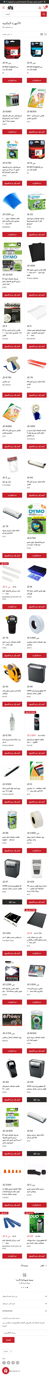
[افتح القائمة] (3, 8)
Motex (29, 648)
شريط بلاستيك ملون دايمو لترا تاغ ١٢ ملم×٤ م (36, 543)
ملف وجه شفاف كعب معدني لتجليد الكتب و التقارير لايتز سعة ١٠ (37, 940)
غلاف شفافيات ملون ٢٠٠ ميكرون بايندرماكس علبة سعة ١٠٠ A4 (11, 221)
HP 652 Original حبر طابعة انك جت (10, 68)
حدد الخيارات (12, 80)
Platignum (31, 439)
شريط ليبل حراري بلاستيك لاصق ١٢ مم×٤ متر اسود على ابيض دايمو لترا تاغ (11, 169)
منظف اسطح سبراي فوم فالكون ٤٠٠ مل (35, 740)
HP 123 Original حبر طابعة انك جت (34, 68)
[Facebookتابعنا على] (4, 1362)
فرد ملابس (6, 381)
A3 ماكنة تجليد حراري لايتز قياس (36, 482)
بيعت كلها (12, 902)
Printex (5, 1041)
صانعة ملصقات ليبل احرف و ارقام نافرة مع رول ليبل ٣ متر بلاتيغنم (36, 433)
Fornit (29, 597)
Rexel (29, 697)
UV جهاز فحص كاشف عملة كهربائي (36, 592)
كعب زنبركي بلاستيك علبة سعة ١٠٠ (11, 592)
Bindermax (6, 227)
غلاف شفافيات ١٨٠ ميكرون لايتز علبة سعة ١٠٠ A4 (36, 789)
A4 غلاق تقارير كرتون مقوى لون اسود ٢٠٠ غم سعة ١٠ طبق (36, 272)
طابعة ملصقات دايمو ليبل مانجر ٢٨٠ (11, 1087)
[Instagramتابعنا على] (13, 1362)
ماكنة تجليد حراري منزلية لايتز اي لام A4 (11, 531)
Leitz (28, 122)
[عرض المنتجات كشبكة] (42, 34)
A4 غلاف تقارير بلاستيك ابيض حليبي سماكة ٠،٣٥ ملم (12, 989)
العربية (6, 1351)
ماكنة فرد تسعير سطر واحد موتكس (11, 692)
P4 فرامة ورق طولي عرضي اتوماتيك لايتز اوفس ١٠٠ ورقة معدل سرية (37, 888)
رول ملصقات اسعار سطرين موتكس (36, 643)
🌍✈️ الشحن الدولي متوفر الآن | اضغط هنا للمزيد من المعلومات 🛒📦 (24, 2)
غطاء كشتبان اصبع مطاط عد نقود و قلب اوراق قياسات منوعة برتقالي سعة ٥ (11, 1191)
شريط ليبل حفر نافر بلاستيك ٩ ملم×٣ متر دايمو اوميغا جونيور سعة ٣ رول (12, 118)
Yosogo (5, 1198)
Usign (4, 995)
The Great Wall (8, 941)
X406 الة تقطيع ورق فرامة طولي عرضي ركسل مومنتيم (12, 887)
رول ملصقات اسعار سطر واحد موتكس (35, 838)
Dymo (4, 124)
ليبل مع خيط (6, 481)
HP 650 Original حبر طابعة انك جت (35, 168)
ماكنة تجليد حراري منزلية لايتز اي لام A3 (35, 1136)
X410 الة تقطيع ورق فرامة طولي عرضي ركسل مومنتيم (36, 1087)
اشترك (8, 1340)
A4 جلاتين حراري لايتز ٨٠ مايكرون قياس (35, 116)
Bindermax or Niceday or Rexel (11, 598)
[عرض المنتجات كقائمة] (45, 34)
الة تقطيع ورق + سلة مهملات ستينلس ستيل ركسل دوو (37, 1241)
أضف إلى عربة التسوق (36, 132)
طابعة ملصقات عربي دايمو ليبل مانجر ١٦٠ (11, 643)
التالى (42, 1265)
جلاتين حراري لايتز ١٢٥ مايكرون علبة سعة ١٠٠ (35, 989)
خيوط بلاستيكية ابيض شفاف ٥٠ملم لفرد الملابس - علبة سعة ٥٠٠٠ (36, 332)
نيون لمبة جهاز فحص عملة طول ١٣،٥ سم (11, 789)
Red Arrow (31, 339)
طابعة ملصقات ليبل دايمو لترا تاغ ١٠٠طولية (11, 838)
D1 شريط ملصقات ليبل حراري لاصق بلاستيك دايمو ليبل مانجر (11, 281)
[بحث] (44, 14)
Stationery (6, 485)
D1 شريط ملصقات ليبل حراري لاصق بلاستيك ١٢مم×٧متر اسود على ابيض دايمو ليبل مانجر (12, 1139)
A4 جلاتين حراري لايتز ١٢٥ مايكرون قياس (11, 431)
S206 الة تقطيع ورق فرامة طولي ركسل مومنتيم (36, 692)
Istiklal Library (32, 278)
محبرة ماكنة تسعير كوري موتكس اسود (35, 1190)
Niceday (5, 339)
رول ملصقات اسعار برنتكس (12, 1037)
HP (3, 73)
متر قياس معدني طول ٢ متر (12, 937)
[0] (44, 7)
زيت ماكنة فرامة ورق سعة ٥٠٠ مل (11, 740)
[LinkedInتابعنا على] (17, 1362)
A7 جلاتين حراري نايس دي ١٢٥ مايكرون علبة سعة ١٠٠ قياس (12, 332)
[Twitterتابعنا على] (8, 1362)
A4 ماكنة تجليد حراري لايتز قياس (36, 382)
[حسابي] (40, 7)
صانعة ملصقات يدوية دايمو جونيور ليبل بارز (36, 1038)
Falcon (29, 745)
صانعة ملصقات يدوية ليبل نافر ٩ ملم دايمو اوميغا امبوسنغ (35, 221)
